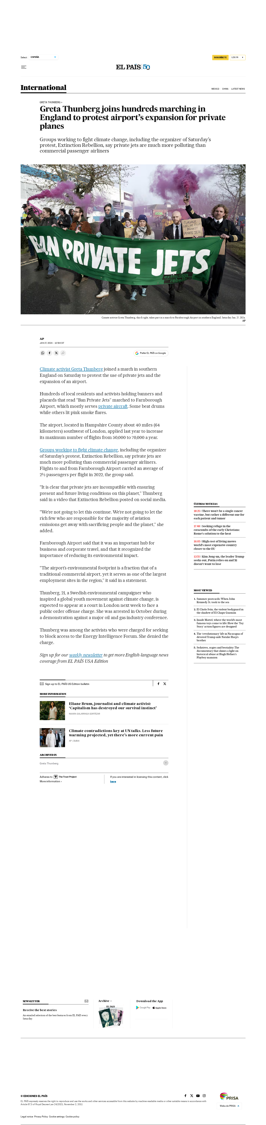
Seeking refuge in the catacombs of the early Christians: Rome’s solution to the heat (217, 529)
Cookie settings (56, 1116)
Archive (103, 1001)
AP (42, 339)
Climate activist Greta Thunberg (71, 369)
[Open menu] (24, 67)
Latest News (238, 89)
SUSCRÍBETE (220, 57)
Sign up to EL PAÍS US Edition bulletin (67, 683)
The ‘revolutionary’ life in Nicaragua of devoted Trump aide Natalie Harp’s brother (220, 637)
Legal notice (27, 1116)
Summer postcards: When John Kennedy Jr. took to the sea (216, 600)
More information (50, 781)
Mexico (215, 89)
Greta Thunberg (49, 763)
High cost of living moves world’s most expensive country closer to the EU (215, 545)
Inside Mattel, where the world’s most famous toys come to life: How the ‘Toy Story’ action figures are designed (220, 623)
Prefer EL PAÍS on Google (153, 353)
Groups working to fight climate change (79, 450)
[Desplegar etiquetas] (165, 763)
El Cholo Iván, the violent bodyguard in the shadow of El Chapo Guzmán (220, 611)
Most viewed (203, 590)
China (225, 89)
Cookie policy (72, 1116)
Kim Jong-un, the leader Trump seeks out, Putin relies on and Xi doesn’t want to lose (219, 560)
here (113, 781)
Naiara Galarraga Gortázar (84, 714)
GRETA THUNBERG (50, 102)
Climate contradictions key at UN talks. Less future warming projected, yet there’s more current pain (116, 733)
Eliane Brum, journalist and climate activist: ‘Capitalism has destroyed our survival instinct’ (113, 706)
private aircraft (113, 406)
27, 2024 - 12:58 (52, 343)
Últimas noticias (206, 503)
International (43, 88)
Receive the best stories (40, 1010)
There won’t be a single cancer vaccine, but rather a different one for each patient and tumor (219, 514)
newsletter (31, 1001)
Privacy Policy (41, 1116)
